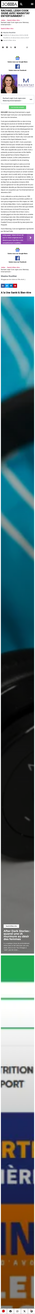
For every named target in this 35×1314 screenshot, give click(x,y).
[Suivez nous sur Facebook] (17, 68)
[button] (21, 4)
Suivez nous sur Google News (18, 62)
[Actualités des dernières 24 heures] (3, 1312)
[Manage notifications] (30, 1310)
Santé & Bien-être (7, 28)
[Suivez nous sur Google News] (17, 60)
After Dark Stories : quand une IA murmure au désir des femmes (17, 935)
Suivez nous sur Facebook (17, 70)
